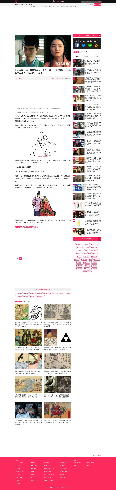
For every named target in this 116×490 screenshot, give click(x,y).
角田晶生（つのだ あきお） (57, 78)
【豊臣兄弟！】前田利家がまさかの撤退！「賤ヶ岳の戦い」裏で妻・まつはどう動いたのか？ (93, 142)
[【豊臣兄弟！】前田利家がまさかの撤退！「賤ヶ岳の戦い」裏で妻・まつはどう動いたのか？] (78, 143)
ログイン (91, 4)
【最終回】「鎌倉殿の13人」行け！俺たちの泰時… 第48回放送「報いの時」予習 (28, 396)
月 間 (96, 55)
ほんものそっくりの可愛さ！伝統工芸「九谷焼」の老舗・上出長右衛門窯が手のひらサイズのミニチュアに (93, 187)
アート (18, 465)
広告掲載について (49, 468)
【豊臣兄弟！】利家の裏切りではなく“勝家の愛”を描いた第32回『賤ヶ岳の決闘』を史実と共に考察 (93, 124)
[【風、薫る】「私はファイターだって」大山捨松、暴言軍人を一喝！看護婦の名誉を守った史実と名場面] (78, 232)
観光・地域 (19, 477)
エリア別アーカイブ (50, 474)
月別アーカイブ (63, 474)
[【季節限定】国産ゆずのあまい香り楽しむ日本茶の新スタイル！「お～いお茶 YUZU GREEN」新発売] (78, 223)
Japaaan (58, 1)
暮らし (18, 480)
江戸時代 (79, 244)
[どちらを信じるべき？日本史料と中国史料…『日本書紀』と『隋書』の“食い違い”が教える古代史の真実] (78, 108)
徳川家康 (85, 259)
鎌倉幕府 (26, 296)
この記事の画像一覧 (43, 289)
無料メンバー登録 (64, 471)
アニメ (87, 247)
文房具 (79, 262)
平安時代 (80, 247)
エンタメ (33, 477)
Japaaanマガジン (24, 7)
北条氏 (46, 293)
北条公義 (19, 293)
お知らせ (47, 465)
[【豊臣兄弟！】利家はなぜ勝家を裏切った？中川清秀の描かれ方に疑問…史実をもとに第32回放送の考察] (78, 116)
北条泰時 (53, 293)
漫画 (90, 253)
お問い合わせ (63, 468)
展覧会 (88, 265)
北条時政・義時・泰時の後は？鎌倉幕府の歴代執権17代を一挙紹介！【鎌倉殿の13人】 (57, 349)
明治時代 (77, 259)
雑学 (96, 250)
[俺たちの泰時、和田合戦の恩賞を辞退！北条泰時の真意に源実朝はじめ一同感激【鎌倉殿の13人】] (28, 410)
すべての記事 (19, 462)
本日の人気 (48, 477)
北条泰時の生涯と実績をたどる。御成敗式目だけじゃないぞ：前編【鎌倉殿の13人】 (28, 349)
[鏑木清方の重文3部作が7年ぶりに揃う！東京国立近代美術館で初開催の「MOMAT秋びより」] (78, 205)
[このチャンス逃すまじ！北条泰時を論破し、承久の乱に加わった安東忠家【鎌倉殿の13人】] (57, 384)
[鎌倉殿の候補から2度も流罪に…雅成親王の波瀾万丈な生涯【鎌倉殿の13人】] (28, 361)
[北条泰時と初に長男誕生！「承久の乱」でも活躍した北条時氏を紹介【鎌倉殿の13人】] (43, 51)
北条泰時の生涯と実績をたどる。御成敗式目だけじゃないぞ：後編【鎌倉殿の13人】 (57, 372)
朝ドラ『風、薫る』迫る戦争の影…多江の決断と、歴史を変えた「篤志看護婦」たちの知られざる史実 (93, 98)
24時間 (77, 55)
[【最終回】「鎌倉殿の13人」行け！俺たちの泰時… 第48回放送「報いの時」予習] (28, 384)
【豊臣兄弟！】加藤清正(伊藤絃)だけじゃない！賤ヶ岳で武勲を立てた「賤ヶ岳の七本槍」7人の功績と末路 (93, 89)
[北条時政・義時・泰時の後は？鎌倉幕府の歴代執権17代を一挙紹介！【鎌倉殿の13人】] (57, 337)
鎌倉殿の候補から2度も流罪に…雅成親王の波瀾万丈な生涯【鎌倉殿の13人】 (28, 372)
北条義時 (68, 293)
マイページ (48, 471)
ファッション (19, 468)
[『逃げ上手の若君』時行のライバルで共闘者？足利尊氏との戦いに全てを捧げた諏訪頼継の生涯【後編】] (78, 134)
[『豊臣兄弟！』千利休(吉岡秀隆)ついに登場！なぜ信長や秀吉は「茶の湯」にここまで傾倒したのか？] (78, 152)
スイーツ (89, 250)
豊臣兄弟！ (87, 262)
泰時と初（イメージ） (43, 216)
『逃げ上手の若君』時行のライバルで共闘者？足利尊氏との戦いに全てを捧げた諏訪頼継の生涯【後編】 (93, 133)
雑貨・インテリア (20, 471)
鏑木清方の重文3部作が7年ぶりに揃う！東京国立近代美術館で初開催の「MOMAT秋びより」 (93, 204)
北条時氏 (33, 293)
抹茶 (91, 259)
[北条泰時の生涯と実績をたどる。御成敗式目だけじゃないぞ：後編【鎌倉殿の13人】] (57, 361)
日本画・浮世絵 (35, 465)
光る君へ (87, 268)
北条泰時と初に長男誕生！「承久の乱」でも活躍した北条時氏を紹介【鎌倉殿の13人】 (56, 7)
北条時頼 (40, 293)
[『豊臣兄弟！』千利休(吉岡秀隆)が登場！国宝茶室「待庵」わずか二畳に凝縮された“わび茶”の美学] (78, 81)
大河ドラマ (95, 244)
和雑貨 (32, 471)
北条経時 (61, 293)
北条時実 (26, 293)
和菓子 (32, 474)
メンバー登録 (97, 4)
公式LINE (90, 45)
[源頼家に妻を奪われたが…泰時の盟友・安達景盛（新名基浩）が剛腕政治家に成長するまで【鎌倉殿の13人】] (28, 312)
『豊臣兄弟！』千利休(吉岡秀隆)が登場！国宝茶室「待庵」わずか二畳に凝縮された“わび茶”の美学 (93, 80)
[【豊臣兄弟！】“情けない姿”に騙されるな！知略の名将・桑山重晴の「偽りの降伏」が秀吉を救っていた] (78, 63)
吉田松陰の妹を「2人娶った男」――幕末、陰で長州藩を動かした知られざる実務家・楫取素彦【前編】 (93, 178)
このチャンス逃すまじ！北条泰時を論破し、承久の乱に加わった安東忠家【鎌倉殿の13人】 (57, 397)
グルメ (18, 474)
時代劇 (96, 253)
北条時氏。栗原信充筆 (43, 156)
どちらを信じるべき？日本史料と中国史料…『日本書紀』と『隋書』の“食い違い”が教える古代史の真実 (93, 107)
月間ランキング (49, 480)
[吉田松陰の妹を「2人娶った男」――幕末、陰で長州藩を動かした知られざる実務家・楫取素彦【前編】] (78, 179)
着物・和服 (33, 468)
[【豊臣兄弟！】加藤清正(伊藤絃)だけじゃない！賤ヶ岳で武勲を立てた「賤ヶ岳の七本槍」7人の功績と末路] (78, 90)
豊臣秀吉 (95, 262)
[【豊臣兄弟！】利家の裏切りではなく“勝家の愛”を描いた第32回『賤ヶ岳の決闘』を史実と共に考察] (78, 125)
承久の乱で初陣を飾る (26, 227)
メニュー (16, 2)
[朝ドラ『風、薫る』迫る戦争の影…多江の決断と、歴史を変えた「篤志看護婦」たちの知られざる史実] (78, 99)
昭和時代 (80, 268)
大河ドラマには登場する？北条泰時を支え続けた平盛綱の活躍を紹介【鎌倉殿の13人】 (57, 421)
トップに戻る (97, 455)
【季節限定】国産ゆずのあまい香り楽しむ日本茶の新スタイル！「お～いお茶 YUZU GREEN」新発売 (93, 222)
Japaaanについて (64, 465)
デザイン (98, 259)
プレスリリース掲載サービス (86, 35)
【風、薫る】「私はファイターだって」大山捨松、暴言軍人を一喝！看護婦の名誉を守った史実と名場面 (93, 231)
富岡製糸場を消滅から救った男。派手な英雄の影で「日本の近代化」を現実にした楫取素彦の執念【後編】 (93, 196)
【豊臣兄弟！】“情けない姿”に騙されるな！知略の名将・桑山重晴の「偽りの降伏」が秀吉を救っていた (93, 62)
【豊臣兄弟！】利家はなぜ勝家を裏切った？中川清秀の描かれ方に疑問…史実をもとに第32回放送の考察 (93, 116)
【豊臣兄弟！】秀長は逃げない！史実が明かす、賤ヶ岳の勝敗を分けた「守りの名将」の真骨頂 (93, 71)
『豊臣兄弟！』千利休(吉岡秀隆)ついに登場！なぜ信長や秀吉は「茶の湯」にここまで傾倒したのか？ (93, 151)
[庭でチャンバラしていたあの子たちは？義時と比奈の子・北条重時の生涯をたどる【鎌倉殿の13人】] (57, 312)
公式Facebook (77, 45)
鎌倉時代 (33, 296)
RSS (96, 45)
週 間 (87, 55)
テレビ (80, 256)
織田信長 (94, 256)
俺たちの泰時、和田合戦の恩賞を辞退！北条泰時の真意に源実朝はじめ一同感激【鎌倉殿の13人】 (28, 422)
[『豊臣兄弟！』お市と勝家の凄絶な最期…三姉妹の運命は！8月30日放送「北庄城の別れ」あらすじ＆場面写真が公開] (78, 214)
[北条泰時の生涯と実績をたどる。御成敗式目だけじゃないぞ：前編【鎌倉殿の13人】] (28, 337)
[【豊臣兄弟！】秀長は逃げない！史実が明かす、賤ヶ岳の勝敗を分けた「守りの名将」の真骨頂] (78, 72)
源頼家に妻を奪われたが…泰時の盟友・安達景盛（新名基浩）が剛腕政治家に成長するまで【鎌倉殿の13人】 (28, 324)
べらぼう (87, 256)
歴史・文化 (32, 7)
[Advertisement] (43, 22)
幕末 (85, 253)
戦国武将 (94, 247)
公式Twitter (84, 45)
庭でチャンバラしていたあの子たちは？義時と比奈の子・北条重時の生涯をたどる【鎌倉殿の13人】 (57, 324)
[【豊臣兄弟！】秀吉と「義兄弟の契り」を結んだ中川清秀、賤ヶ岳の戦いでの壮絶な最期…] (78, 161)
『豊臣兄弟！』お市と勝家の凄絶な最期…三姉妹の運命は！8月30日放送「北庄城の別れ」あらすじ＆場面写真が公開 (93, 214)
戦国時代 (87, 244)
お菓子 (79, 253)
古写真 (18, 483)
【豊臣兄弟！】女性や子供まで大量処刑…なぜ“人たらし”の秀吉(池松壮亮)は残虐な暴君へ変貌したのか (93, 169)
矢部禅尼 (19, 296)
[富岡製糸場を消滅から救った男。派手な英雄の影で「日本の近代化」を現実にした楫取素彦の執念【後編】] (78, 196)
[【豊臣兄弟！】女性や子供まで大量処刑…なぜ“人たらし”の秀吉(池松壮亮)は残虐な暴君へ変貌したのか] (78, 170)
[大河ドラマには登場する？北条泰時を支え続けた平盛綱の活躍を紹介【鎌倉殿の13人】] (57, 410)
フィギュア (80, 265)
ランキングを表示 (86, 239)
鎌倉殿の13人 (41, 296)
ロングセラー (81, 250)
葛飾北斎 (95, 268)
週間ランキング (63, 477)
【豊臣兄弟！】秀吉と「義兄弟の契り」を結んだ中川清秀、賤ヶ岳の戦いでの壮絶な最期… (93, 160)
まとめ (32, 462)
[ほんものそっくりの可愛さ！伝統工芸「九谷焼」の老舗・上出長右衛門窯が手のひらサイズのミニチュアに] (78, 188)
